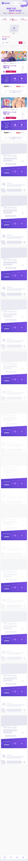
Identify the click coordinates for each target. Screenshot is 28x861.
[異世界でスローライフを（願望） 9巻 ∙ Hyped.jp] (14, 56)
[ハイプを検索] (13, 3)
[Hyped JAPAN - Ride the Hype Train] (5, 3)
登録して (15, 92)
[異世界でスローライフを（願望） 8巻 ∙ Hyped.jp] (14, 103)
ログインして (20, 90)
